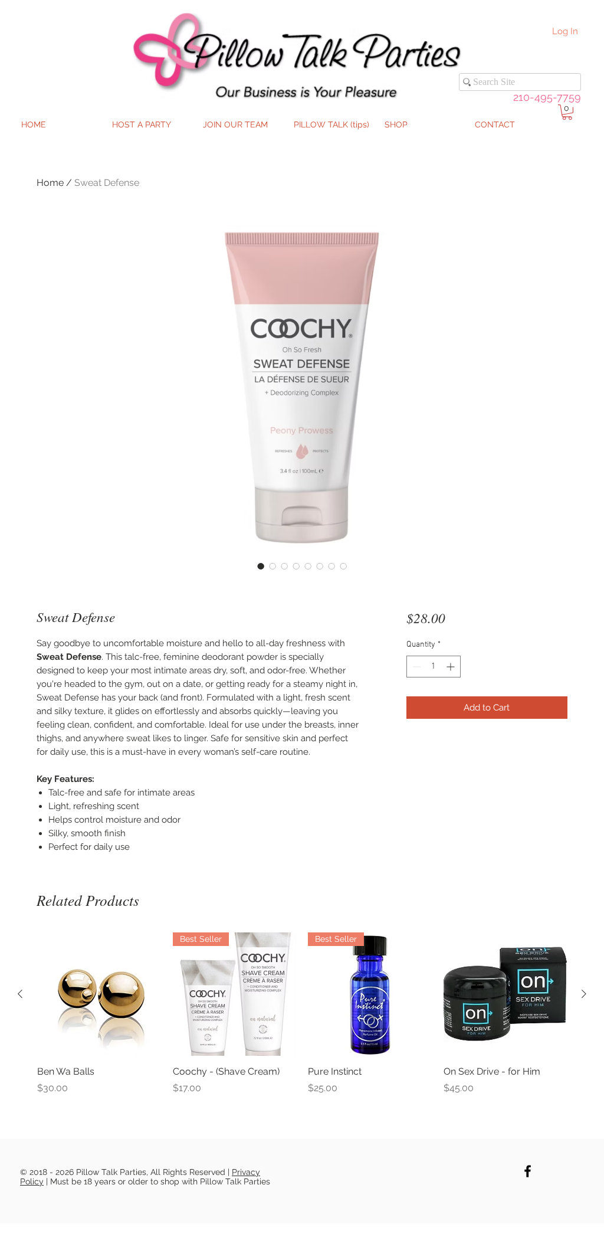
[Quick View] (99, 994)
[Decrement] (415, 666)
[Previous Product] (20, 994)
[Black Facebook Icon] (528, 1171)
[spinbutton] (433, 666)
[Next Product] (584, 994)
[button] (567, 112)
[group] (302, 1014)
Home (50, 182)
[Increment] (451, 666)
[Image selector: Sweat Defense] (261, 566)
